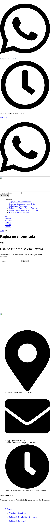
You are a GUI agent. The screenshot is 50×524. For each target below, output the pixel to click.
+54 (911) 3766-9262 (8, 59)
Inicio (2, 231)
